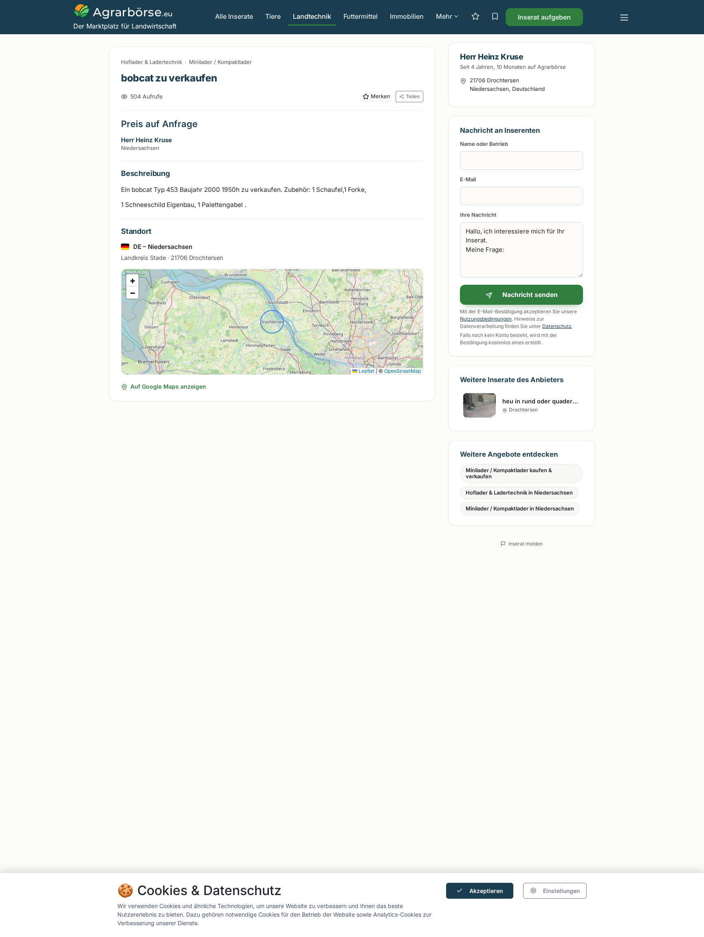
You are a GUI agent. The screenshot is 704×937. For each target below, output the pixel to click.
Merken (380, 96)
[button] (132, 280)
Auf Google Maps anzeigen (168, 386)
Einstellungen (561, 890)
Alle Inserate (234, 16)
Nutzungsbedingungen (486, 319)
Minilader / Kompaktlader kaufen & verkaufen (509, 473)
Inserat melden (525, 544)
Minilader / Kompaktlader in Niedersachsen (520, 508)
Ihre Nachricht (478, 214)
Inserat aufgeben (544, 17)
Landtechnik (312, 16)
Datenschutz (557, 326)
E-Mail (468, 179)
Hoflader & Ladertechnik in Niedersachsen (519, 492)
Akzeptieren (486, 890)
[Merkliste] (475, 17)
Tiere (273, 16)
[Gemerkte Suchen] (495, 17)
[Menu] (624, 17)
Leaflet (365, 371)
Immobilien (407, 16)
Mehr (444, 16)
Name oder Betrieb (484, 144)
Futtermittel (360, 16)
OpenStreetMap (402, 371)
